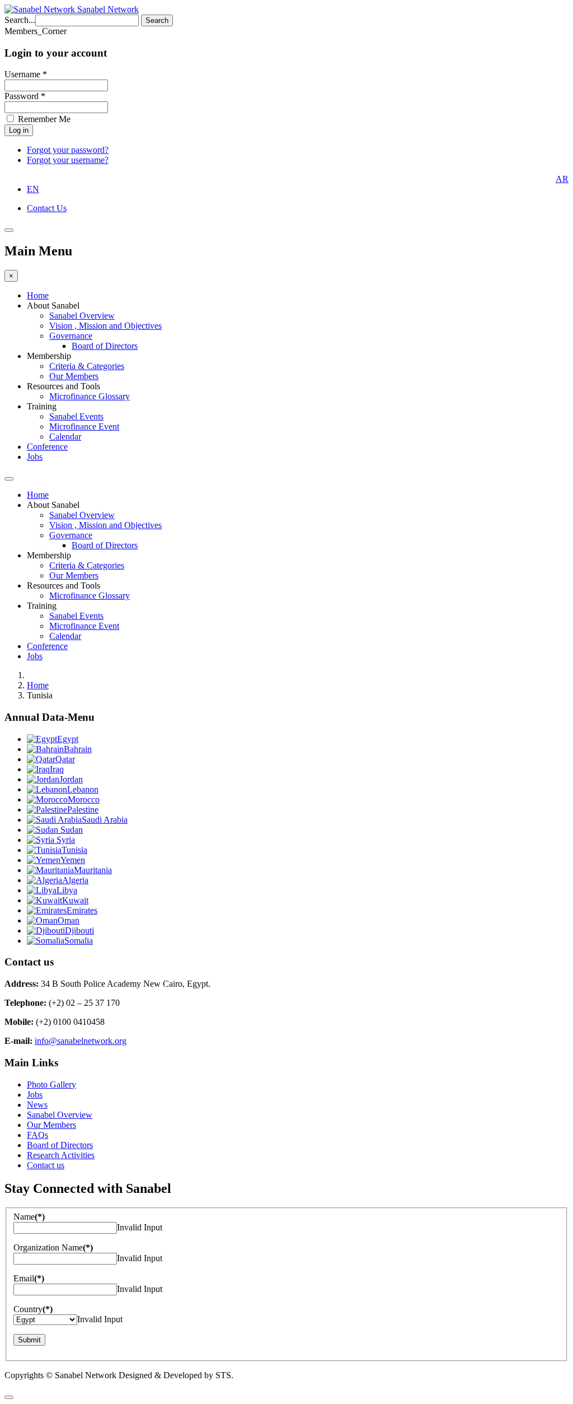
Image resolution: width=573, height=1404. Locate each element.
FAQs (37, 1135)
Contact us (45, 1165)
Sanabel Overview (82, 315)
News (37, 1104)
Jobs (35, 456)
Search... (19, 20)
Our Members (73, 376)
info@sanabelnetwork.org (80, 1041)
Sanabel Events (76, 416)
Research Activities (61, 1155)
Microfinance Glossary (89, 396)
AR (562, 179)
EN (33, 189)
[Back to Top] (8, 1397)
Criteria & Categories (86, 366)
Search (156, 20)
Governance (70, 335)
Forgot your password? (68, 150)
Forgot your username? (68, 160)
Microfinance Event (84, 426)
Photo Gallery (51, 1084)
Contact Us (47, 208)
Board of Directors (105, 346)
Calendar (65, 436)
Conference (47, 446)
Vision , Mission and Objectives (105, 325)
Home (38, 295)
